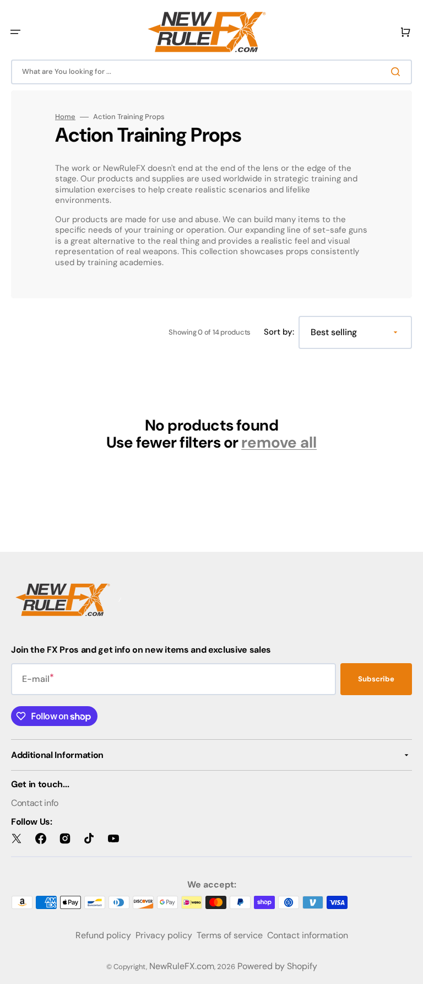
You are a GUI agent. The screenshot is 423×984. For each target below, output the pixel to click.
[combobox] (211, 72)
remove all (279, 442)
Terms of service (230, 935)
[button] (15, 32)
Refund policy (103, 935)
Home (65, 116)
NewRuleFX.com (181, 966)
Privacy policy (163, 935)
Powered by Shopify (277, 966)
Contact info (34, 803)
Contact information (307, 935)
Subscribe (376, 679)
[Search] (397, 72)
